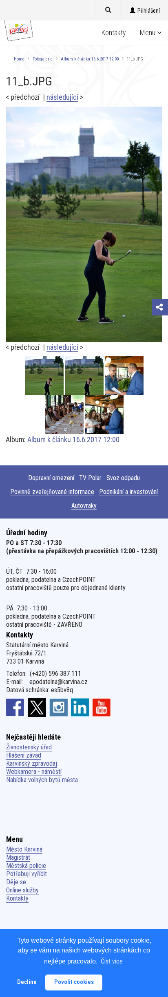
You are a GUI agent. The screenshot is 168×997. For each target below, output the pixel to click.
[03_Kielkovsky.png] (124, 375)
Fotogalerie (43, 59)
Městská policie (26, 866)
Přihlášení (148, 10)
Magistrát (18, 857)
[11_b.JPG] (84, 223)
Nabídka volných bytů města (42, 780)
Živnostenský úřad (29, 747)
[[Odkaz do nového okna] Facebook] (15, 707)
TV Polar (90, 478)
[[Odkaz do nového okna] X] (37, 707)
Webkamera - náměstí (34, 772)
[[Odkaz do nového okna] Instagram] (58, 707)
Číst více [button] (112, 961)
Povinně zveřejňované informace (52, 492)
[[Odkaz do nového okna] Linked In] (80, 707)
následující (62, 97)
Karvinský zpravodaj (31, 763)
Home (19, 59)
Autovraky (84, 506)
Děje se (16, 882)
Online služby (22, 890)
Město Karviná (24, 849)
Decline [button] (27, 982)
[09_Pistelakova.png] (104, 414)
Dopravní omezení (51, 478)
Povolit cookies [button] (74, 982)
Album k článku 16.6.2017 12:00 (90, 59)
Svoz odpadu (123, 478)
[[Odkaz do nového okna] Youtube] (102, 707)
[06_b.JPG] (65, 414)
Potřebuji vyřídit (26, 874)
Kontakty (114, 32)
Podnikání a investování (128, 492)
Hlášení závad (23, 755)
